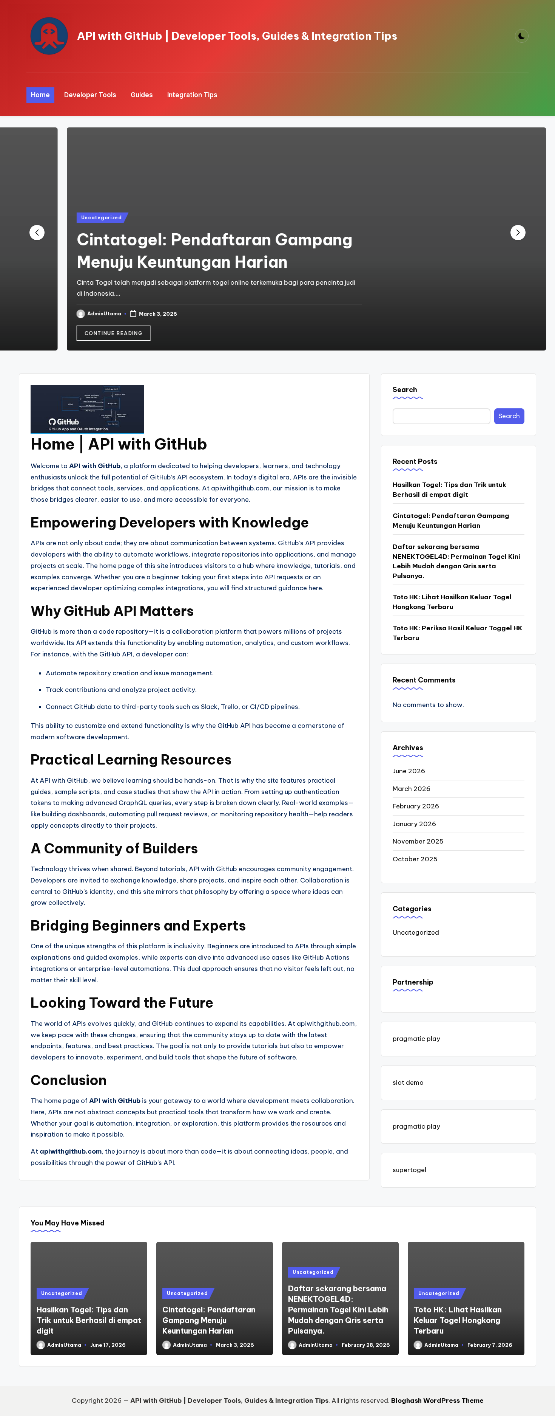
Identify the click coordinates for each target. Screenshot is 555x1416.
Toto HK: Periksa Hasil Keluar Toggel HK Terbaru (458, 633)
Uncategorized (72, 217)
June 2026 (409, 771)
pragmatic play (416, 1038)
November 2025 (418, 841)
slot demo (408, 1082)
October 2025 (415, 859)
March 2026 (411, 789)
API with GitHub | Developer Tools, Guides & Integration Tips (237, 35)
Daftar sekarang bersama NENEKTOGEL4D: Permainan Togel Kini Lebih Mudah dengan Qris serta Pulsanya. (456, 561)
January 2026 (414, 824)
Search (405, 389)
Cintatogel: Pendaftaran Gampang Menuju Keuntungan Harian (451, 521)
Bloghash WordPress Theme (437, 1400)
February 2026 (416, 806)
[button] (85, 333)
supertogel (409, 1170)
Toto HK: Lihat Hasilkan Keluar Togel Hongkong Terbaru (452, 602)
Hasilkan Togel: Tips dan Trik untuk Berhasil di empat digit (449, 490)
